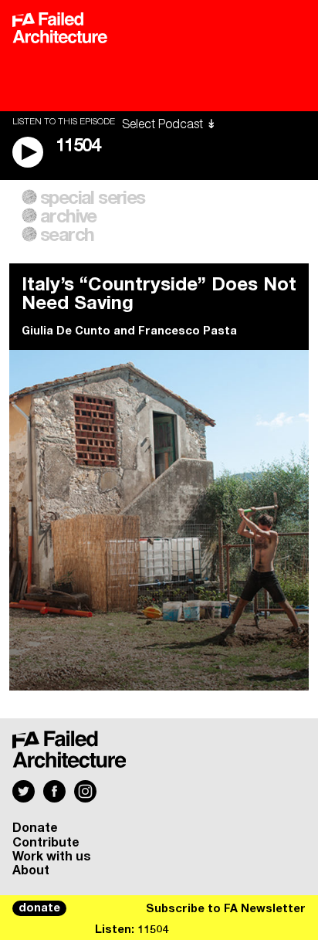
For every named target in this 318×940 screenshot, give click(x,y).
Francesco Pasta (187, 331)
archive (68, 217)
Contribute (46, 842)
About (30, 870)
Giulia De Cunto (66, 331)
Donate (35, 828)
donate (39, 908)
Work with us (51, 856)
